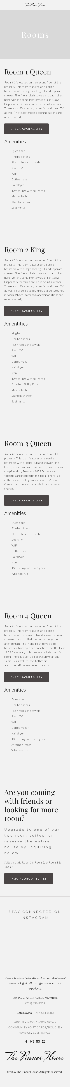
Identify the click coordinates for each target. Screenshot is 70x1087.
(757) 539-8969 (35, 1003)
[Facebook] (26, 1041)
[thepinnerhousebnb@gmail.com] (38, 1041)
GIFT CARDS (37, 1027)
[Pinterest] (43, 1041)
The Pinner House (35, 5)
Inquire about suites (28, 878)
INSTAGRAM (35, 918)
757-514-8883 (44, 1012)
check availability (26, 128)
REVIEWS (24, 1032)
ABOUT (19, 1022)
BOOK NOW (46, 1022)
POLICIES (54, 1027)
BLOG (30, 1022)
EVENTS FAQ (41, 1032)
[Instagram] (32, 1041)
